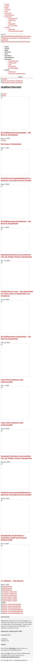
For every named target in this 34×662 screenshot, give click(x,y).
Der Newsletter (12, 25)
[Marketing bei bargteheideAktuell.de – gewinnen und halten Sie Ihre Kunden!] (15, 174)
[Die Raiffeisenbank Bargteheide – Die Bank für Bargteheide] (15, 129)
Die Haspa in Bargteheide (11, 144)
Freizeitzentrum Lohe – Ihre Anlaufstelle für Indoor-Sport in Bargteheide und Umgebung (17, 294)
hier (8, 653)
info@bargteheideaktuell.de (10, 657)
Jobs (9, 22)
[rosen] (3, 95)
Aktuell (7, 4)
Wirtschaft (8, 9)
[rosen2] (4, 93)
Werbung (12, 648)
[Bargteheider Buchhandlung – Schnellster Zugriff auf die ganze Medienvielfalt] (15, 532)
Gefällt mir (11, 639)
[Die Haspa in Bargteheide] (3, 140)
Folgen (11, 640)
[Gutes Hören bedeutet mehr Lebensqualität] (15, 376)
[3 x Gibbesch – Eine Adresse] (15, 577)
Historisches (12, 20)
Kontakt (7, 27)
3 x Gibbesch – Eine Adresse (12, 581)
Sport (6, 11)
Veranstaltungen (9, 15)
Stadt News (8, 13)
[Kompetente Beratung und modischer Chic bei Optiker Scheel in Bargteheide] (15, 251)
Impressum (11, 29)
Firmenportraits (12, 18)
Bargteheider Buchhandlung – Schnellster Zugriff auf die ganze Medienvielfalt (14, 538)
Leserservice (8, 16)
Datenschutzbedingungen (15, 31)
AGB (20, 631)
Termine (7, 6)
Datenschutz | (14, 631)
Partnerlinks (11, 24)
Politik (6, 7)
